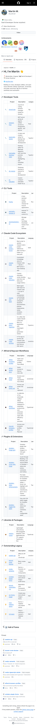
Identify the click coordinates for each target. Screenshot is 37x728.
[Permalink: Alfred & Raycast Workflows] (2, 350)
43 (15, 699)
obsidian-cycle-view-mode (12, 464)
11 (15, 655)
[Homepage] (18, 2)
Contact (14, 719)
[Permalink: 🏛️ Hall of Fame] (4, 626)
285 (14, 644)
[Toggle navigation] (2, 2)
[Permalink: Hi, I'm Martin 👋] (2, 71)
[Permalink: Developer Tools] (2, 97)
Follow (18, 32)
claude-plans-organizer (11, 325)
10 (16, 688)
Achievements (6, 38)
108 (19, 644)
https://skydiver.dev (9, 26)
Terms (5, 717)
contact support (18, 711)
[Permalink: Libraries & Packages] (2, 520)
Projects (33, 59)
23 (18, 666)
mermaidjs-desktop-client (12, 155)
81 (10, 655)
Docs (32, 717)
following (14, 29)
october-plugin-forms (11, 578)
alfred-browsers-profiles (12, 361)
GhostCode (12, 109)
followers (7, 29)
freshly (11, 202)
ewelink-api (12, 555)
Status (20, 717)
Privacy (10, 717)
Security (15, 717)
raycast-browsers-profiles (12, 428)
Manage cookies (21, 719)
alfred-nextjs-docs (11, 370)
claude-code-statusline (11, 278)
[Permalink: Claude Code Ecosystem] (2, 233)
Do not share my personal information (18, 720)
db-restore (12, 171)
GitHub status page (27, 709)
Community (26, 717)
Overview (9, 59)
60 (10, 699)
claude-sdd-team (11, 299)
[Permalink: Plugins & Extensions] (2, 436)
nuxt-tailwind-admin (11, 604)
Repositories (21, 59)
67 (13, 666)
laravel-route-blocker (11, 562)
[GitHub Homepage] (13, 723)
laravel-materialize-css (12, 587)
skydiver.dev (9, 81)
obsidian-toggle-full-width (12, 506)
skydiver (6, 67)
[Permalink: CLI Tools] (2, 188)
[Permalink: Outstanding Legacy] (2, 545)
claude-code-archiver (11, 341)
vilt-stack (11, 614)
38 (12, 688)
